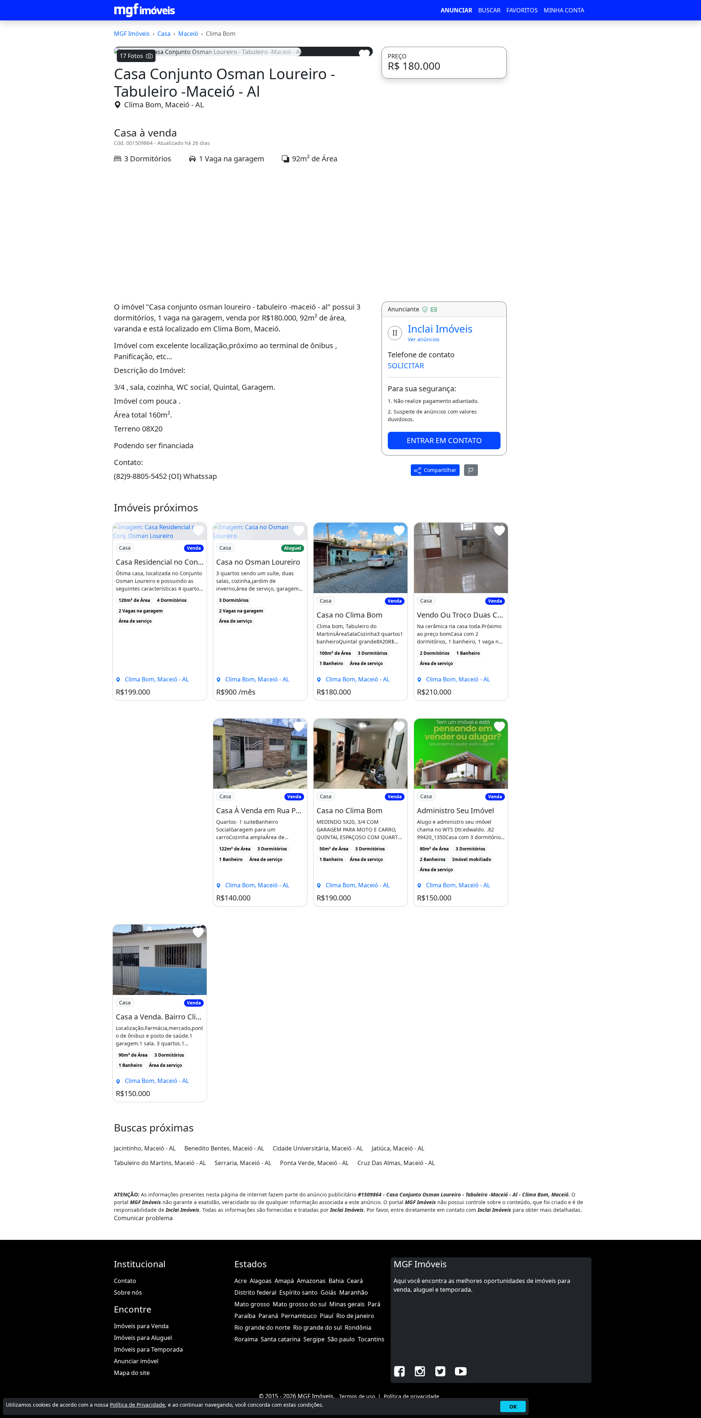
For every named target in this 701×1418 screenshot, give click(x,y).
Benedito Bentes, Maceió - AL (224, 1148)
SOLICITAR (406, 365)
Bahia (336, 1281)
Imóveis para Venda (141, 1326)
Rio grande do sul (317, 1327)
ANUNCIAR (456, 10)
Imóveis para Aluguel (143, 1338)
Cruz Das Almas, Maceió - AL (396, 1163)
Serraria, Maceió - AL (243, 1163)
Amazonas (311, 1281)
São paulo (341, 1339)
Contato (125, 1281)
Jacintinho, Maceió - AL (145, 1148)
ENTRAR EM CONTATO (444, 440)
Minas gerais (347, 1304)
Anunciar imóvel (136, 1361)
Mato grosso (252, 1304)
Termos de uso (357, 1396)
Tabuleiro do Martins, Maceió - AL (160, 1163)
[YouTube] (461, 1371)
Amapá (284, 1281)
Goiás (328, 1292)
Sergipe (314, 1339)
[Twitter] (440, 1371)
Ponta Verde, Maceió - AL (314, 1163)
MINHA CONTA (564, 10)
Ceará (355, 1281)
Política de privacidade (411, 1396)
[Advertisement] (243, 233)
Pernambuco (299, 1316)
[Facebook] (399, 1371)
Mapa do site (132, 1373)
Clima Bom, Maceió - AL (164, 104)
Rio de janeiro (355, 1316)
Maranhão (353, 1292)
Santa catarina (280, 1339)
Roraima (246, 1339)
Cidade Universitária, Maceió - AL (318, 1148)
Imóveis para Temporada (148, 1349)
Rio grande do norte (262, 1327)
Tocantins (371, 1339)
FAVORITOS (522, 10)
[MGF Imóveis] (144, 10)
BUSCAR (489, 10)
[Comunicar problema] (471, 470)
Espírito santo (298, 1292)
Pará (374, 1304)
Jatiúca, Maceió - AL (398, 1148)
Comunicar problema (143, 1218)
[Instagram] (420, 1371)
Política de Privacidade (137, 1404)
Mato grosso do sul (299, 1304)
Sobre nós (128, 1292)
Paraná (268, 1316)
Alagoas (261, 1281)
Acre (240, 1281)
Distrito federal (255, 1292)
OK (513, 1406)
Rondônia (358, 1327)
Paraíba (245, 1316)
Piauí (326, 1316)
